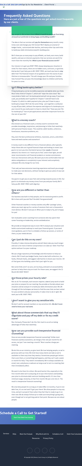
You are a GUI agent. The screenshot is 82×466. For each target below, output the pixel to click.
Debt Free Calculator (74, 434)
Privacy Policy (48, 438)
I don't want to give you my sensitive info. (33, 300)
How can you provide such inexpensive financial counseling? (36, 332)
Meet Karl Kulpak (26, 434)
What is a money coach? (24, 120)
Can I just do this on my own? (27, 239)
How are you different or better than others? (30, 191)
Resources (36, 438)
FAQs (14, 434)
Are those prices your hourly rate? (29, 277)
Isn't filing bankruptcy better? (27, 87)
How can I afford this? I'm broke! (28, 30)
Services (6, 433)
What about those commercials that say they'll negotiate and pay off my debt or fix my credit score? (36, 315)
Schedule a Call (57, 434)
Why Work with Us (42, 434)
